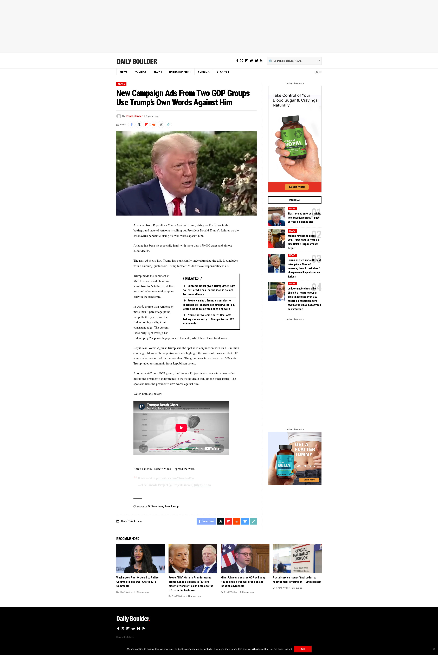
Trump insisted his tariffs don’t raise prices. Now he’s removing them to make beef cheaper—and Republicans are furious (304, 268)
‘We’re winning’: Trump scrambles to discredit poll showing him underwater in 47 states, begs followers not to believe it (209, 305)
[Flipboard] (246, 60)
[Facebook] (237, 60)
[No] (433, 649)
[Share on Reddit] (153, 124)
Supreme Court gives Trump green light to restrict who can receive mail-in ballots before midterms (209, 290)
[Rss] (261, 60)
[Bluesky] (256, 60)
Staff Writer (126, 592)
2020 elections (155, 506)
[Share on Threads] (161, 124)
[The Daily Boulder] (136, 61)
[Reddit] (251, 60)
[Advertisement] (219, 27)
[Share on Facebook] (131, 124)
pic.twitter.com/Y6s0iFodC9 (175, 478)
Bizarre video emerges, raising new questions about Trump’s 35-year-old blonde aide (304, 217)
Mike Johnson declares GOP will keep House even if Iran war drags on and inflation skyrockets (243, 582)
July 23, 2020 (202, 485)
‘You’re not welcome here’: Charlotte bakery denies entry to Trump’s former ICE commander (208, 319)
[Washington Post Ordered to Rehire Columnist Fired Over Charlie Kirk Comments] (140, 558)
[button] (168, 124)
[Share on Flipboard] (146, 124)
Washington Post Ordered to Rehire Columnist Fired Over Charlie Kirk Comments (137, 582)
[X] (241, 60)
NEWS (121, 83)
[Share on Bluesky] (245, 521)
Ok (303, 649)
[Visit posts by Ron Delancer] (118, 116)
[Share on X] (139, 124)
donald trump (171, 506)
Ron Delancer (134, 116)
